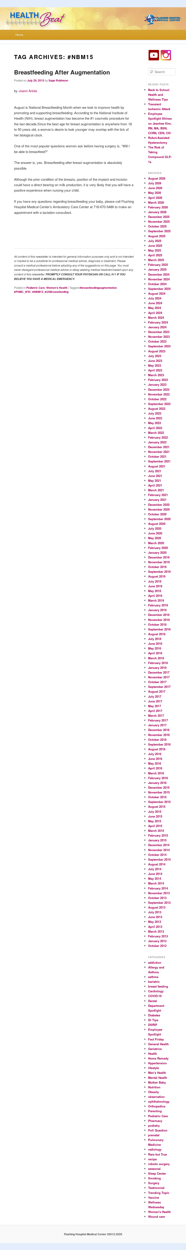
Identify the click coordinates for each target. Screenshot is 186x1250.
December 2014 (158, 845)
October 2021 (157, 456)
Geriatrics (155, 1049)
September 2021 (159, 461)
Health (152, 1053)
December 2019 (158, 557)
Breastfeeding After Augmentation (62, 72)
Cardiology (156, 991)
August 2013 (156, 907)
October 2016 (157, 739)
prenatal (153, 1135)
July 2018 (154, 639)
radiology (155, 1149)
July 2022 (154, 413)
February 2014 (158, 888)
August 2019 (156, 576)
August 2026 (156, 178)
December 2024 (158, 274)
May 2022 (154, 423)
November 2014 (159, 850)
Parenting (155, 1111)
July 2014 (154, 869)
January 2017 (157, 725)
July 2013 (154, 912)
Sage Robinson (58, 80)
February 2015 (158, 835)
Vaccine (153, 1197)
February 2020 (158, 548)
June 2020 (155, 533)
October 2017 (157, 682)
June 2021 (155, 476)
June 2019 (155, 586)
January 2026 (157, 212)
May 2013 (154, 921)
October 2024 (157, 284)
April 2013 (155, 926)
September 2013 (159, 902)
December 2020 (158, 504)
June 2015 (155, 816)
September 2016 (159, 744)
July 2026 (154, 183)
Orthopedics (156, 1106)
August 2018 (156, 634)
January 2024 (157, 327)
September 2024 (159, 289)
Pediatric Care (35, 288)
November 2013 (159, 893)
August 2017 (156, 691)
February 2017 (158, 720)
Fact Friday (156, 1039)
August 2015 (156, 806)
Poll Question (157, 1130)
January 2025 (157, 269)
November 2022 (159, 394)
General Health (158, 1044)
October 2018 (157, 624)
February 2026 (158, 207)
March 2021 (156, 490)
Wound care (156, 1216)
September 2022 (159, 404)
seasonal (154, 1168)
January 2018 (157, 667)
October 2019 (157, 567)
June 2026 (155, 188)
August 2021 (156, 466)
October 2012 (157, 946)
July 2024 (154, 298)
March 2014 (156, 883)
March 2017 (156, 715)
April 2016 (155, 768)
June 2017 (155, 701)
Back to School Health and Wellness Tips (158, 94)
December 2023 (158, 332)
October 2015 (157, 797)
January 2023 (157, 384)
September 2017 (159, 686)
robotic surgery (159, 1164)
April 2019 (155, 595)
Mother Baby (157, 1082)
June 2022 (155, 418)
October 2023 (157, 341)
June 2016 (155, 758)
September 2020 (159, 519)
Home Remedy (158, 1058)
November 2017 (159, 677)
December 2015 (158, 787)
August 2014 (156, 864)
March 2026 (156, 202)
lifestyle (153, 1068)
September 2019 (159, 571)
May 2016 (154, 763)
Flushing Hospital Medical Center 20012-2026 (93, 1234)
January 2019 (157, 610)
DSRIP (152, 1025)
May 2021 (154, 480)
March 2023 (156, 375)
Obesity (153, 1092)
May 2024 (154, 308)
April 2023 (155, 370)
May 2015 (154, 821)
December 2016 (158, 730)
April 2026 (155, 197)
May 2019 (154, 591)
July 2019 (154, 581)
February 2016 (158, 778)
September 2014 (159, 859)
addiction (154, 962)
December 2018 (158, 615)
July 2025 (154, 241)
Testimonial (156, 1188)
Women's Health (56, 288)
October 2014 (157, 854)
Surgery (153, 1183)
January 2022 (157, 442)
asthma (153, 977)
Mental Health (157, 1077)
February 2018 (158, 663)
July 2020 (154, 528)
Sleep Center (157, 1173)
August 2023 (156, 351)
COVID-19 (155, 996)
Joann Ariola (28, 90)
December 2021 (158, 447)
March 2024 (156, 317)
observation (156, 1096)
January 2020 (157, 552)
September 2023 (159, 346)
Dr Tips (153, 1020)
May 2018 (154, 648)
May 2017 (154, 706)
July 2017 (154, 696)
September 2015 (159, 802)
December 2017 (158, 672)
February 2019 (158, 605)
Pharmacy (155, 1121)
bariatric (154, 981)
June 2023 (155, 360)
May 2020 (154, 538)
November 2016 (159, 735)
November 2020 (159, 509)
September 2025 (159, 231)
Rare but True (157, 1154)
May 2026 (154, 192)
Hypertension (157, 1063)
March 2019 (156, 600)
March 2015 (156, 830)
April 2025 (155, 255)
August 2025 (156, 236)
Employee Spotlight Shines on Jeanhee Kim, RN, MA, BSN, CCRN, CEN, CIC (160, 123)
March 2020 (156, 543)
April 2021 (155, 485)
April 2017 (155, 711)
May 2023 (154, 365)
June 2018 (155, 643)
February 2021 (158, 495)
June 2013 (155, 917)
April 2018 (155, 653)
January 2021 (157, 499)
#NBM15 (37, 292)
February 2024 (158, 322)
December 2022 (158, 389)
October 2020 (157, 514)
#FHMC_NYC (22, 292)
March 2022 (156, 432)
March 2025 (156, 260)
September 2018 (159, 629)
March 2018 (156, 658)
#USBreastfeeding (57, 292)
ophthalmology (158, 1101)
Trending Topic (158, 1193)
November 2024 (159, 279)
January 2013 (157, 941)
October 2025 (157, 226)
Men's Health (157, 1072)
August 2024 (156, 293)
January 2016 (157, 783)
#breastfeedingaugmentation (98, 288)
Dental (152, 1001)
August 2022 (156, 408)
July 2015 (154, 811)
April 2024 (155, 313)
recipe (152, 1159)
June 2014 (155, 874)
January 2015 (157, 840)
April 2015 (155, 826)
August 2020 (156, 523)
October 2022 (157, 399)
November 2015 (159, 792)
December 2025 (158, 217)
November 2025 (159, 221)
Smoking (154, 1178)
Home (19, 34)
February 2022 (158, 437)
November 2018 (159, 620)
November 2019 (159, 562)
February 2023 (158, 380)
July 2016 (154, 754)
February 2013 (158, 936)
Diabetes (154, 1015)
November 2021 (159, 452)
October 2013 (157, 898)
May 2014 (154, 878)
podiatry (154, 1125)
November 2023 (159, 336)
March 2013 (156, 931)
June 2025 (155, 245)
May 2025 (154, 250)
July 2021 (154, 471)
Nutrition (154, 1087)
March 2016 (156, 773)
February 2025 (158, 264)
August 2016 (156, 749)
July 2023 (154, 356)
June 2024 (155, 303)
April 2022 (155, 428)
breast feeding (158, 986)
